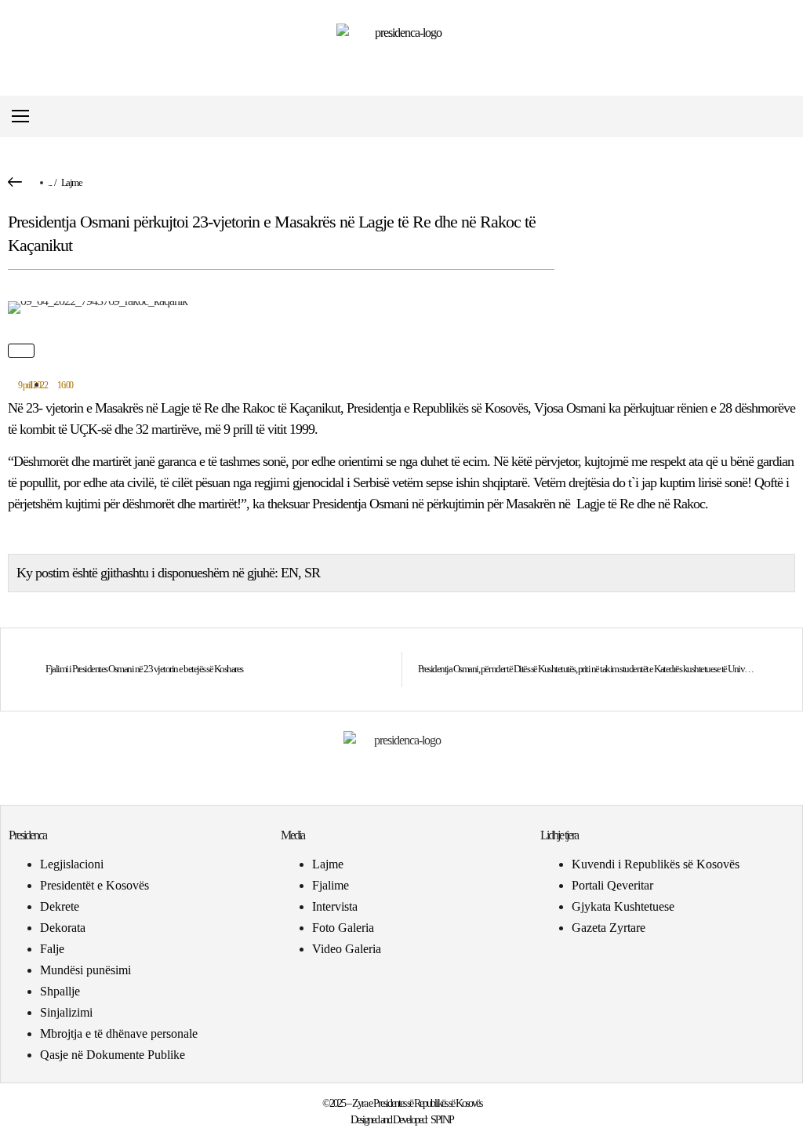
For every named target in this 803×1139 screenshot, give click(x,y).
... (50, 182)
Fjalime (330, 885)
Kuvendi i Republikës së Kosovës (655, 864)
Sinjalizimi (66, 1012)
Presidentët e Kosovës (94, 885)
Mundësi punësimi (85, 970)
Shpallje (60, 991)
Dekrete (59, 906)
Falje (52, 948)
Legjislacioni (72, 864)
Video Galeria (346, 948)
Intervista (335, 906)
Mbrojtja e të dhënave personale (119, 1033)
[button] (782, 116)
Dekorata (62, 927)
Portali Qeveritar (612, 885)
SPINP (442, 1120)
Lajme (71, 182)
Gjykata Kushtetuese (623, 906)
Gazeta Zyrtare (608, 927)
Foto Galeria (343, 927)
